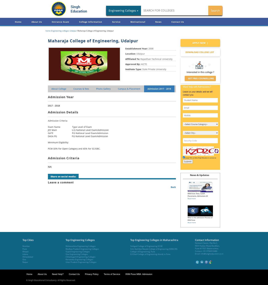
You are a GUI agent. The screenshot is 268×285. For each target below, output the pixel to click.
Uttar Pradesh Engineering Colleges (81, 262)
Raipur (25, 262)
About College (58, 88)
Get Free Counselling (200, 78)
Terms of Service (112, 274)
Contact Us (177, 21)
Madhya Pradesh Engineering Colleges (82, 249)
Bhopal (25, 251)
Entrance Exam (60, 21)
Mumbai (26, 246)
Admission (159, 88)
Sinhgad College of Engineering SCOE (146, 246)
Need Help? (58, 274)
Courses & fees (81, 88)
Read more (192, 198)
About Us (36, 21)
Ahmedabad (27, 257)
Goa (24, 259)
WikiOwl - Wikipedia (255, 280)
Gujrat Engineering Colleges (78, 251)
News (158, 21)
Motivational (137, 21)
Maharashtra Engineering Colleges (81, 246)
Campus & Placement (129, 88)
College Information (90, 21)
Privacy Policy (91, 274)
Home (18, 21)
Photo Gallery (103, 88)
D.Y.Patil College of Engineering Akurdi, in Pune (150, 254)
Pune (24, 249)
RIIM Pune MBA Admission (138, 274)
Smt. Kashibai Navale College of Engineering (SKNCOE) (153, 249)
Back (173, 187)
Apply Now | (200, 42)
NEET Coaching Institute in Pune (228, 280)
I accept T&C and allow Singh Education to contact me (200, 158)
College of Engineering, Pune (142, 251)
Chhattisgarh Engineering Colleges (81, 257)
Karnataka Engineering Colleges (79, 259)
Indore (25, 254)
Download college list (200, 52)
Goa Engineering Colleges (77, 254)
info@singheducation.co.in (212, 253)
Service (116, 21)
